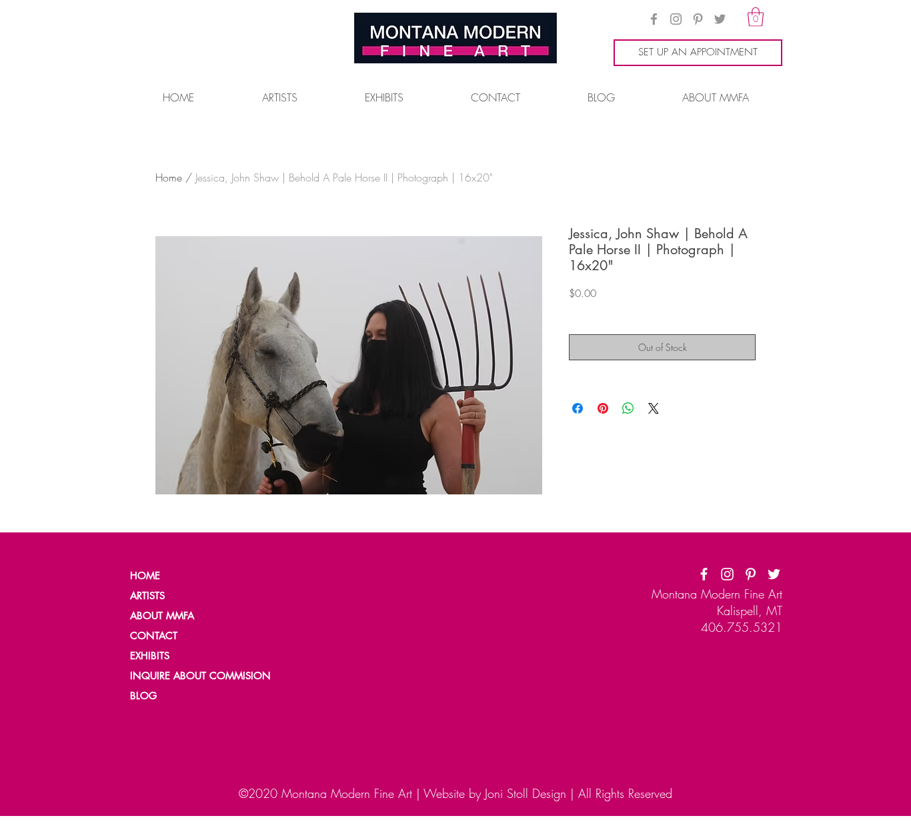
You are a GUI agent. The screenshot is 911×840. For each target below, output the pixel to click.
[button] (756, 17)
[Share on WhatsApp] (628, 408)
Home (168, 177)
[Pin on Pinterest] (603, 408)
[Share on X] (654, 408)
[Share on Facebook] (578, 408)
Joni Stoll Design (525, 793)
